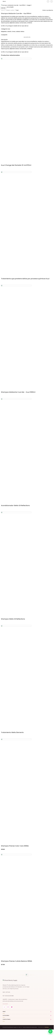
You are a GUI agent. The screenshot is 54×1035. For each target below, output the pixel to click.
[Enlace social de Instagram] (51, 1)
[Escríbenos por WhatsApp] (50, 1031)
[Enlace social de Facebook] (48, 1)
